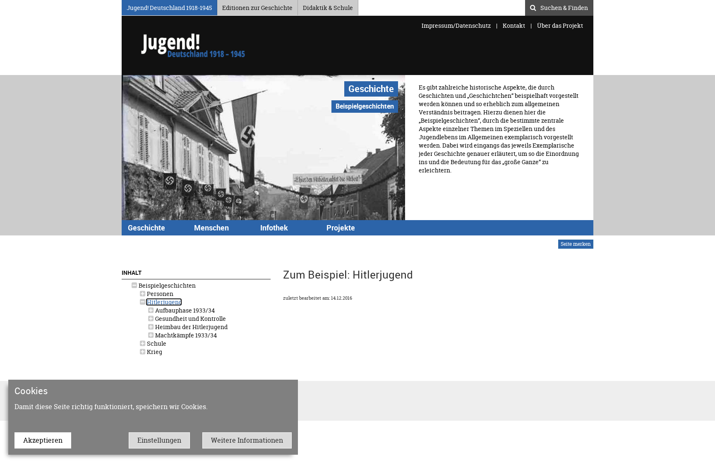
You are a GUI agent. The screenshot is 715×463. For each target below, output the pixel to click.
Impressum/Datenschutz (457, 25)
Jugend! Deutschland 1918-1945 (169, 6)
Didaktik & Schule (328, 6)
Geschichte (371, 88)
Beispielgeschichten (166, 285)
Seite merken (576, 243)
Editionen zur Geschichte (257, 6)
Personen (159, 294)
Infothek (274, 228)
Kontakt (514, 25)
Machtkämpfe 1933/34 (185, 335)
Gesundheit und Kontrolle (190, 318)
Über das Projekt (560, 25)
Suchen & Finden (564, 7)
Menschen (211, 228)
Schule (156, 343)
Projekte (340, 228)
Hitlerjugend (164, 302)
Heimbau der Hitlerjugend (191, 327)
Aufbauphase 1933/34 (184, 310)
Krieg (154, 352)
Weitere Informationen (247, 440)
